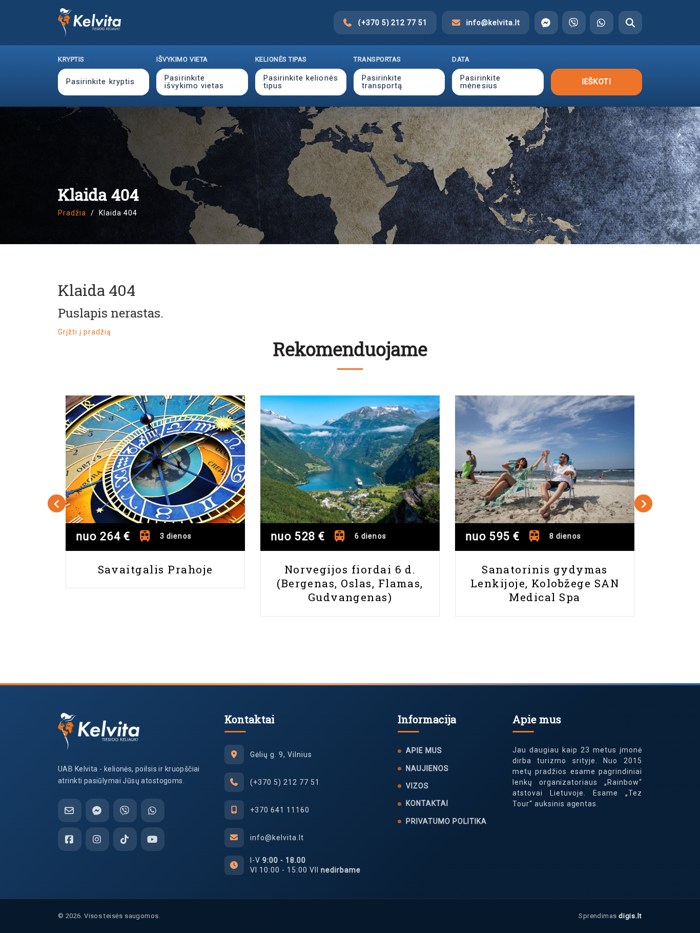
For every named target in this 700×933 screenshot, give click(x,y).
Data (460, 59)
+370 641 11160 (280, 810)
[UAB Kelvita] (98, 731)
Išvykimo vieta (182, 59)
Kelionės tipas (281, 59)
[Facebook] (69, 839)
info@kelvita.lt (277, 837)
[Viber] (574, 22)
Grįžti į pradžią (84, 332)
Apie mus (424, 750)
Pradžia (72, 213)
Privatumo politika (446, 821)
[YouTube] (152, 839)
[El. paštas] (69, 810)
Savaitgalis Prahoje (155, 569)
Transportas (377, 59)
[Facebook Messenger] (546, 22)
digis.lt (630, 916)
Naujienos (427, 768)
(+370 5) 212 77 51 (285, 782)
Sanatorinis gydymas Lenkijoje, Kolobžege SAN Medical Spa (544, 583)
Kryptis (71, 59)
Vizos (417, 786)
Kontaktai (427, 803)
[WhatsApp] (601, 22)
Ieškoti (596, 81)
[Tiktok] (125, 839)
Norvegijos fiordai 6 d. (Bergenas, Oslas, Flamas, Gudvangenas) (350, 583)
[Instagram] (97, 839)
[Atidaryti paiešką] (630, 22)
